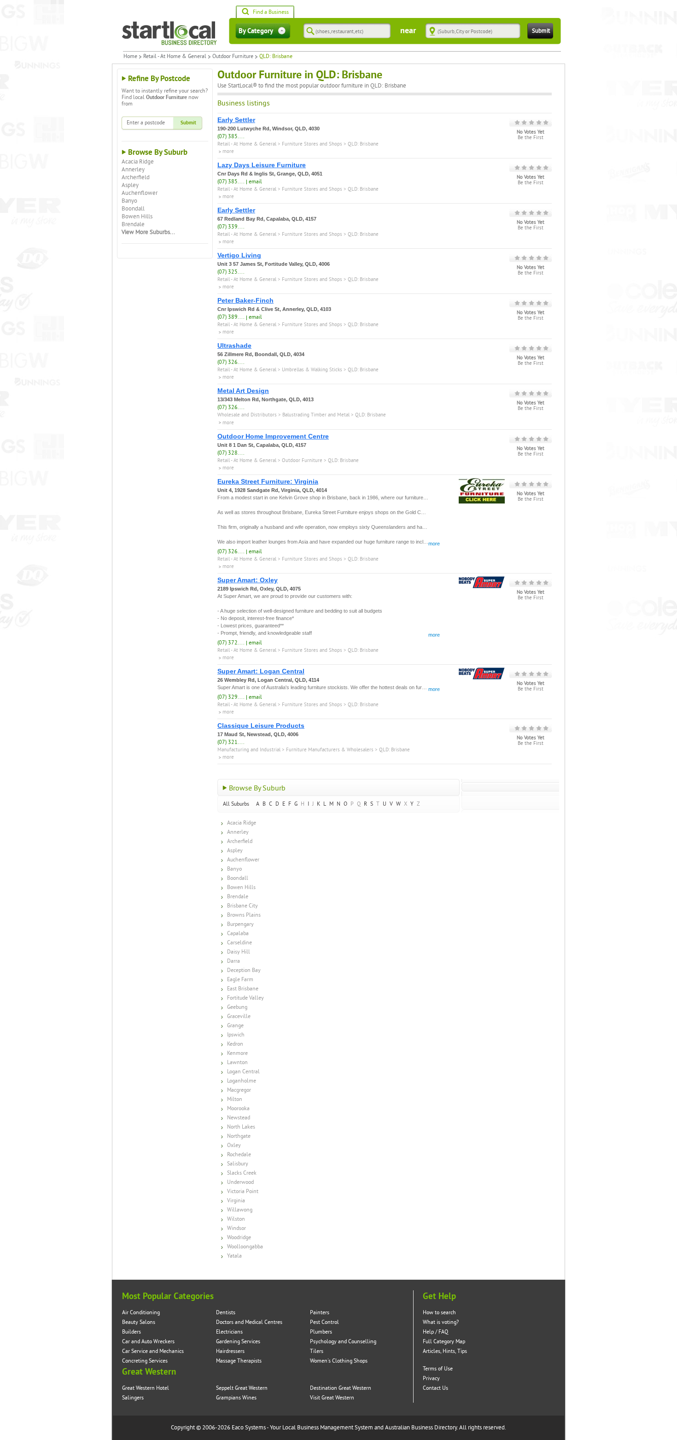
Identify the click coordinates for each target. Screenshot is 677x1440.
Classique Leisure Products (260, 725)
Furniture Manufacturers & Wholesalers (330, 750)
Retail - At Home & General (174, 56)
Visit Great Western (332, 1398)
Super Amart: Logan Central (260, 671)
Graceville (239, 1016)
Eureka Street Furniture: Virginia (267, 481)
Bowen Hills (137, 216)
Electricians (229, 1332)
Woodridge (239, 1238)
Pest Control (324, 1322)
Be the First (530, 137)
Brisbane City (242, 906)
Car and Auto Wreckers (148, 1342)
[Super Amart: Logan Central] (482, 671)
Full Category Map (444, 1342)
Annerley (133, 169)
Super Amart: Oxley (247, 580)
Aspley (130, 185)
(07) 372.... (231, 643)
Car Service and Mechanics (153, 1351)
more (434, 543)
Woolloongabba (245, 1247)
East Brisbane (242, 989)
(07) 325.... (231, 272)
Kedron (235, 1044)
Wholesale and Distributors (247, 415)
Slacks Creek (242, 1173)
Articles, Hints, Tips (445, 1351)
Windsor (236, 1228)
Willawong (239, 1210)
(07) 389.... (231, 317)
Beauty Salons (138, 1322)
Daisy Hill (238, 952)
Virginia (236, 1201)
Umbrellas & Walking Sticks (312, 370)
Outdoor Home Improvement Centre (273, 436)
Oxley (234, 1145)
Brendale (133, 224)
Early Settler (236, 119)
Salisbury (237, 1164)
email (255, 182)
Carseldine (239, 943)
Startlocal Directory (169, 33)
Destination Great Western (340, 1388)
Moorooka (238, 1109)
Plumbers (321, 1332)
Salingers (133, 1398)
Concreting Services (145, 1361)
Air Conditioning (141, 1313)
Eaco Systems (249, 1427)
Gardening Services (238, 1342)
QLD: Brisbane (363, 144)
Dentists (225, 1313)
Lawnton (237, 1062)
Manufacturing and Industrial (248, 750)
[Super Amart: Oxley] (482, 580)
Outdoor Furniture (232, 56)
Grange (235, 1026)
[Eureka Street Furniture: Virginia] (482, 481)
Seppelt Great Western (242, 1388)
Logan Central (243, 1072)
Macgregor (239, 1090)
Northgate (239, 1136)
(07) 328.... (231, 453)
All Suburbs (236, 804)
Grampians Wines (236, 1398)
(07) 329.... (231, 697)
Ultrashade (234, 345)
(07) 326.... (231, 362)
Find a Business (271, 12)
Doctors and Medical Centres (249, 1322)
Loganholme (241, 1081)
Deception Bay (244, 970)
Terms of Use (438, 1369)
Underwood (240, 1182)
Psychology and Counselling (343, 1342)
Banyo (129, 201)
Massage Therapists (239, 1361)
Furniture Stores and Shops (312, 144)
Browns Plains (244, 915)
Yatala (234, 1256)
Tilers (316, 1351)
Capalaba (238, 934)
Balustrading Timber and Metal (316, 415)
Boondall (133, 208)
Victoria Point (242, 1191)
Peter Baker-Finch (245, 300)
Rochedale (239, 1155)
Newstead (238, 1118)
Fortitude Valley (245, 998)
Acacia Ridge (138, 161)
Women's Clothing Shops (339, 1361)
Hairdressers (230, 1351)
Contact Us (435, 1388)
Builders (131, 1332)
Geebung (237, 1007)
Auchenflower (140, 193)
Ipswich (236, 1035)
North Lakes (241, 1127)
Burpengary (240, 924)
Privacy (431, 1378)
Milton (234, 1099)
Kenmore (237, 1053)
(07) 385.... (231, 137)
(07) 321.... (231, 742)
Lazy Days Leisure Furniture (261, 165)
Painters (319, 1313)
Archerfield (136, 177)
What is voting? (441, 1322)
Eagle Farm (240, 980)
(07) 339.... (231, 227)
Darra (233, 961)
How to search (439, 1313)
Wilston (236, 1219)
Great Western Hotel (145, 1388)
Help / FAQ (435, 1332)
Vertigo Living (239, 255)
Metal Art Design (243, 390)
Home (130, 56)
